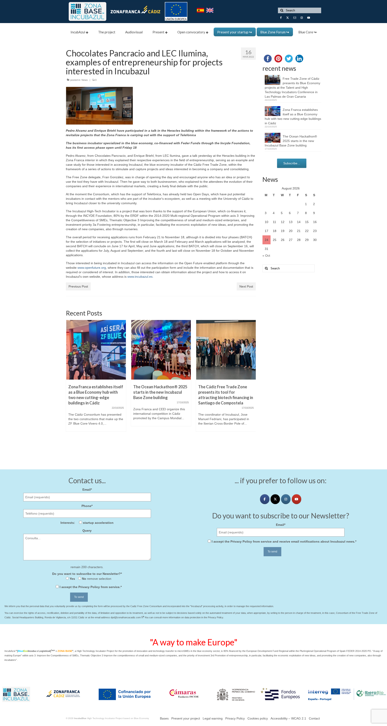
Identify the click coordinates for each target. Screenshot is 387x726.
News (85, 80)
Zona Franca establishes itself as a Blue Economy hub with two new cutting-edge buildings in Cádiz (293, 116)
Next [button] (252, 383)
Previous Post (78, 286)
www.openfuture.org (91, 267)
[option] (96, 378)
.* (91, 587)
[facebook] (264, 499)
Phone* (87, 506)
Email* (87, 489)
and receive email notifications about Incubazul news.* (284, 541)
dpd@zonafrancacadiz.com (126, 617)
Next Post (246, 286)
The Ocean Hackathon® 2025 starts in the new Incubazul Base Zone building (291, 141)
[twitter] (275, 499)
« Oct (266, 255)
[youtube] (296, 499)
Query (87, 530)
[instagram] (285, 499)
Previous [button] (70, 383)
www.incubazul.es (140, 276)
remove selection (98, 578)
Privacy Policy (89, 587)
